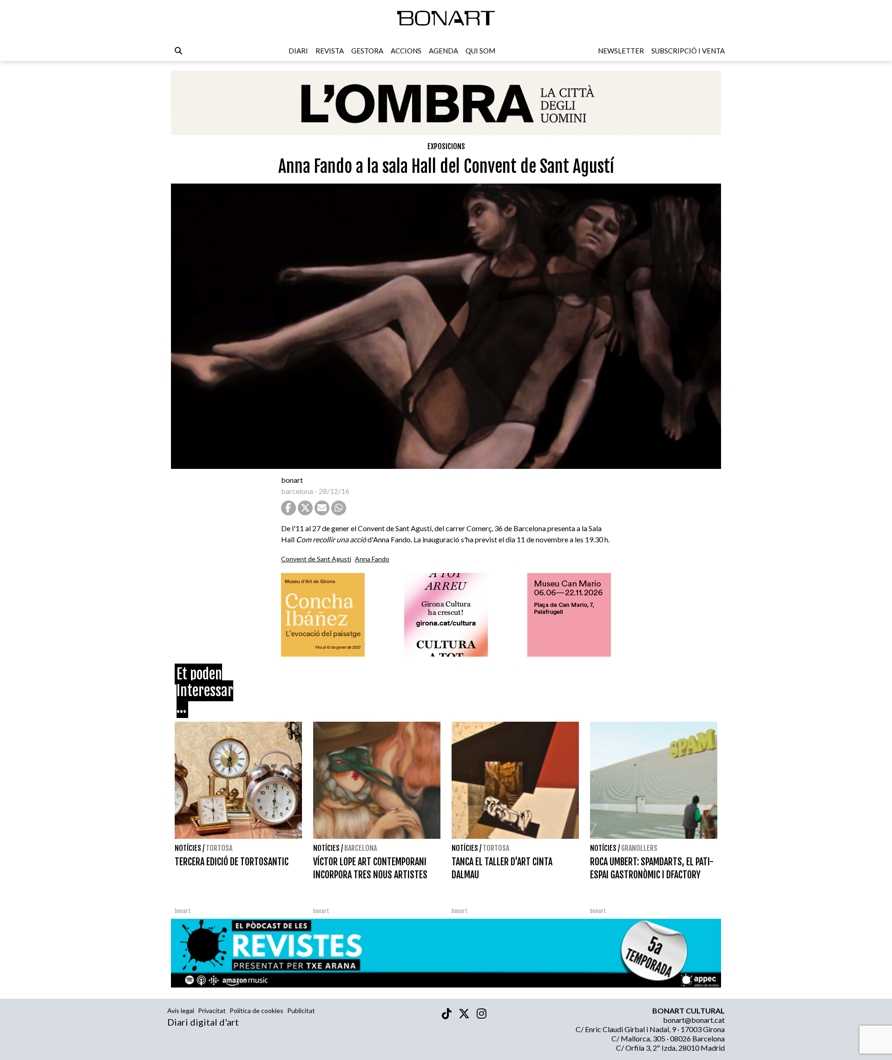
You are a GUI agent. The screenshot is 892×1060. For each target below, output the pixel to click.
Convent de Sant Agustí (316, 559)
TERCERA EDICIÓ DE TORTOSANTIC (232, 862)
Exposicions (446, 146)
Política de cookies (256, 1010)
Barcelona (360, 848)
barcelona (297, 491)
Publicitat (301, 1010)
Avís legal (180, 1010)
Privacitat (212, 1010)
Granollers (639, 848)
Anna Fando (372, 559)
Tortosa (219, 848)
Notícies (188, 848)
